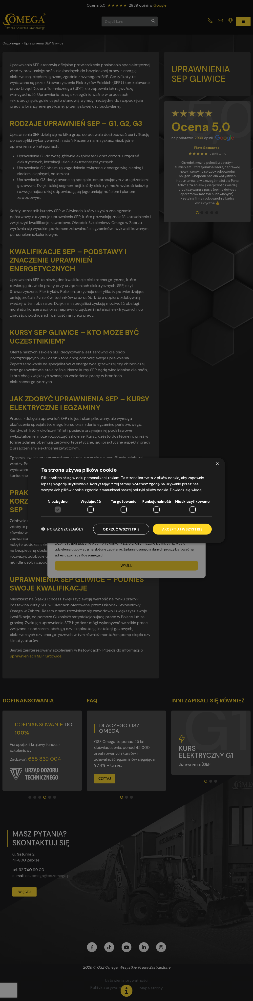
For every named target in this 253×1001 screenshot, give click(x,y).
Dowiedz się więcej (186, 490)
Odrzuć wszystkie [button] (121, 529)
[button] (62, 529)
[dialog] (126, 500)
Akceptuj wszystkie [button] (182, 529)
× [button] (217, 463)
